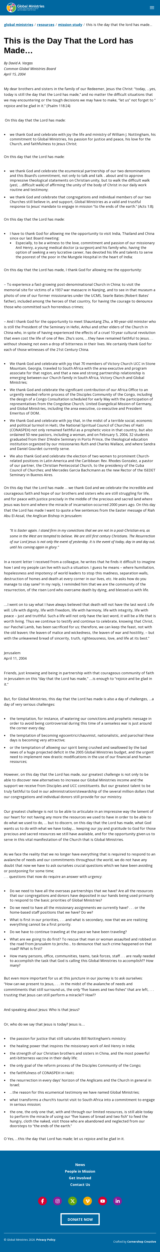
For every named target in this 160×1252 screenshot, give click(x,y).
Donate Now (80, 1219)
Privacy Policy (45, 1239)
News (80, 1164)
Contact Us (80, 1184)
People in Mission (80, 1171)
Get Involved (80, 1178)
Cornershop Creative (141, 1241)
